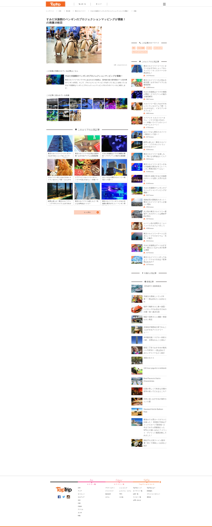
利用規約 (149, 491)
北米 (79, 500)
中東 (79, 503)
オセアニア (81, 497)
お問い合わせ (137, 500)
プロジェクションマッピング (140, 52)
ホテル (107, 497)
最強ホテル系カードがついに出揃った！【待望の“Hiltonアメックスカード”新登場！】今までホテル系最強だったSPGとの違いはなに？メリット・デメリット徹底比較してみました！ (155, 427)
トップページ (50, 11)
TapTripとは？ (151, 488)
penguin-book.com (122, 65)
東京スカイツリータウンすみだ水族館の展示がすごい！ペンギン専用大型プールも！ (155, 166)
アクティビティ (110, 488)
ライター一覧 (137, 497)
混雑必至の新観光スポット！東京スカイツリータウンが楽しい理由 (155, 202)
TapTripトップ (137, 488)
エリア (100, 4)
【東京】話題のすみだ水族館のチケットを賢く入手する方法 (155, 178)
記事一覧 (83, 4)
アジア (80, 491)
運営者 (149, 497)
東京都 (68, 11)
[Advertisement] (149, 28)
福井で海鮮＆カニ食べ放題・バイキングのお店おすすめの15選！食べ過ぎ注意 (155, 309)
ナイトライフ (109, 491)
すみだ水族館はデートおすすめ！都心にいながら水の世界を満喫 (155, 247)
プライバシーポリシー (153, 494)
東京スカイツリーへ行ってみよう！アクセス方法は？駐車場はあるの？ (155, 259)
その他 (121, 497)
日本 (60, 11)
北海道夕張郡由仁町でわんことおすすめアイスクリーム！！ (155, 329)
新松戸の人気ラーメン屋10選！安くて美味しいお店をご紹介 (155, 443)
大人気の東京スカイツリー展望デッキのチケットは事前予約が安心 (155, 214)
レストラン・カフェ (125, 491)
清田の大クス (149, 358)
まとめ (80, 512)
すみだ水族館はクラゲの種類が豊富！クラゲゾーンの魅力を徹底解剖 (155, 94)
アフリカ (80, 509)
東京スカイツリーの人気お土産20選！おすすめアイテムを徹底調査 (155, 82)
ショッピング (123, 488)
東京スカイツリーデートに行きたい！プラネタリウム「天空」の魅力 (155, 236)
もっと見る (87, 212)
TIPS (120, 494)
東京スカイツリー (80, 11)
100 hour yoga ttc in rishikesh (155, 368)
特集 (79, 515)
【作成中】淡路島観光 (152, 286)
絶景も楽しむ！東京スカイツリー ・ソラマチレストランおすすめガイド (155, 144)
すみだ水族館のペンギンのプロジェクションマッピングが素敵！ (109, 11)
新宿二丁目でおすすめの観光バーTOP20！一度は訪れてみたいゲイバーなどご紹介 (155, 350)
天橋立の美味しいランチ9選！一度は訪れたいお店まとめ (155, 299)
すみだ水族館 (141, 48)
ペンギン (149, 48)
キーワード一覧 (137, 491)
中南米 (80, 506)
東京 (134, 48)
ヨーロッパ (81, 494)
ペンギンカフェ (158, 48)
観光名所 (108, 494)
